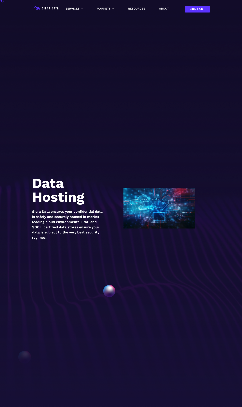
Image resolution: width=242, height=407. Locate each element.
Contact (197, 9)
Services (73, 8)
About (164, 8)
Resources (136, 8)
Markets (104, 8)
